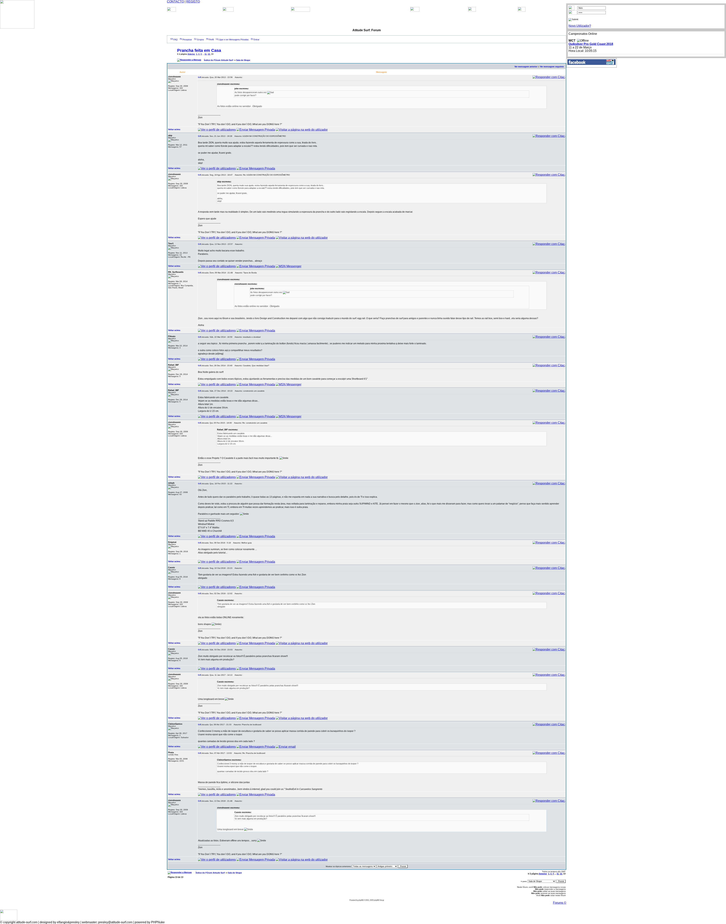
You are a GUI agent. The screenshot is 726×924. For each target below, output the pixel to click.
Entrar (256, 39)
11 (206, 54)
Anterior (191, 54)
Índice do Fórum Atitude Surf (218, 60)
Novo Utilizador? (580, 25)
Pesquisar (187, 39)
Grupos (200, 39)
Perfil (211, 39)
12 (209, 54)
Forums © (559, 902)
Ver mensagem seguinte (552, 66)
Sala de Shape (243, 60)
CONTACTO (175, 1)
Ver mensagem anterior (525, 66)
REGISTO (193, 1)
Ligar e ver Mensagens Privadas (234, 39)
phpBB (360, 900)
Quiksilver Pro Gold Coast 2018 (591, 44)
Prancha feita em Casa (199, 50)
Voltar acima (174, 129)
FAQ (175, 39)
